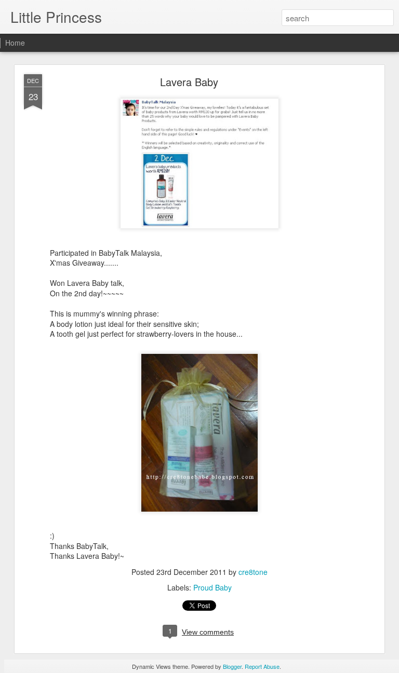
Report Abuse (262, 666)
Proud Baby (212, 587)
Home (15, 42)
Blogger (232, 666)
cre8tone (253, 572)
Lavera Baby (189, 81)
